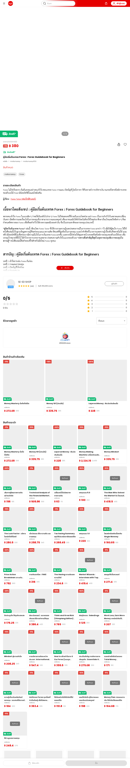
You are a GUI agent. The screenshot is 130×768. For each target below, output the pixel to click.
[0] (106, 3)
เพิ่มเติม (67, 268)
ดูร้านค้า (114, 283)
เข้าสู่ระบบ (121, 3)
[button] (10, 174)
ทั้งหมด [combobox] (101, 320)
